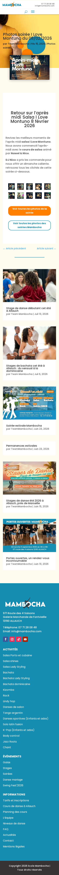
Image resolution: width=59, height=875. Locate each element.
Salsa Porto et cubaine (17, 655)
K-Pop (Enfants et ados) (18, 730)
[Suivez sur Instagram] (12, 639)
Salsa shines (10, 661)
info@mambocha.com (26, 631)
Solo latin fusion (13, 724)
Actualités (9, 835)
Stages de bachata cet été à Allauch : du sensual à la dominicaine (25, 368)
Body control (11, 736)
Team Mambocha (18, 43)
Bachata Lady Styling (16, 678)
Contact (8, 840)
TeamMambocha (21, 428)
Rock (6, 695)
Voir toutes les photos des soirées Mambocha (29, 225)
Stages (7, 768)
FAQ (5, 829)
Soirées (7, 774)
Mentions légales (14, 846)
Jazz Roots (10, 741)
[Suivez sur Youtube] (25, 639)
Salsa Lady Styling (14, 667)
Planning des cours (15, 812)
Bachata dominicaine (16, 684)
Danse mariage (13, 780)
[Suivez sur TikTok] (18, 639)
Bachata (8, 672)
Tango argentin (13, 713)
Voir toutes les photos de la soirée (29, 210)
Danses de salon (13, 707)
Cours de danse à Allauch (19, 806)
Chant (7, 747)
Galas (6, 762)
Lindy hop (9, 701)
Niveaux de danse (14, 823)
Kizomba (8, 690)
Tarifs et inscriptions (16, 800)
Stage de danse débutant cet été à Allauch (28, 309)
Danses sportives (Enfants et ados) (25, 718)
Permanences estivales (21, 446)
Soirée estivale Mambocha (24, 426)
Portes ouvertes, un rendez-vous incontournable (27, 559)
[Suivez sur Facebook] (5, 639)
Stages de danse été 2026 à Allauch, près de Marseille (25, 502)
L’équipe (8, 818)
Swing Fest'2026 (13, 785)
